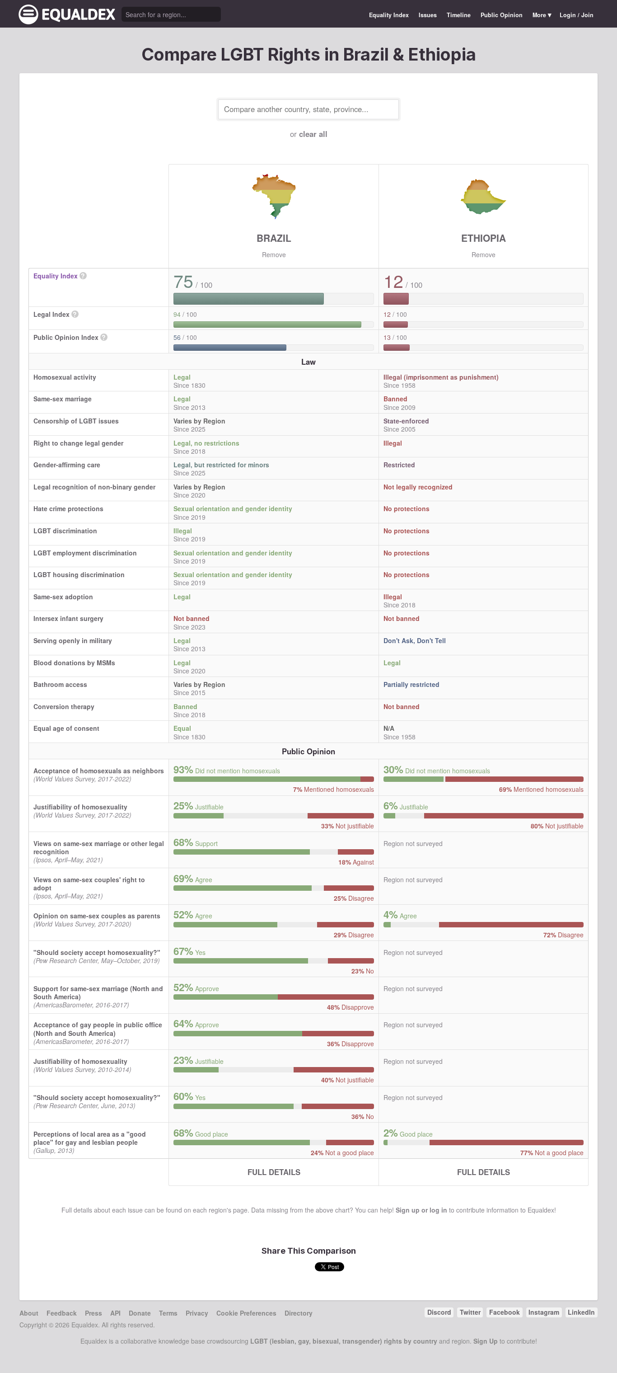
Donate (140, 1312)
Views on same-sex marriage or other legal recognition (98, 847)
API (115, 1312)
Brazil (274, 238)
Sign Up (485, 1340)
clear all (313, 133)
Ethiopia (483, 238)
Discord (439, 1312)
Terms (168, 1312)
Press (93, 1312)
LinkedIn (581, 1312)
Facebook (504, 1312)
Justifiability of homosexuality (80, 806)
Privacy (197, 1312)
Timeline (459, 15)
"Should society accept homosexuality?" (96, 952)
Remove (274, 254)
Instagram (543, 1312)
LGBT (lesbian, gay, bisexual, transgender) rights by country (343, 1340)
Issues (428, 15)
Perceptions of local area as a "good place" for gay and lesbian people (89, 1138)
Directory (299, 1312)
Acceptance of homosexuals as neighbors (98, 770)
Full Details (274, 1171)
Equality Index (389, 15)
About (28, 1312)
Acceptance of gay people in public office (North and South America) (97, 1028)
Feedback (62, 1312)
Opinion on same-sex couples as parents (96, 915)
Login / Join (577, 15)
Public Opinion (502, 15)
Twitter (470, 1312)
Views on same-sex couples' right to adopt (89, 883)
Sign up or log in (421, 1209)
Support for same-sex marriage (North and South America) (98, 992)
